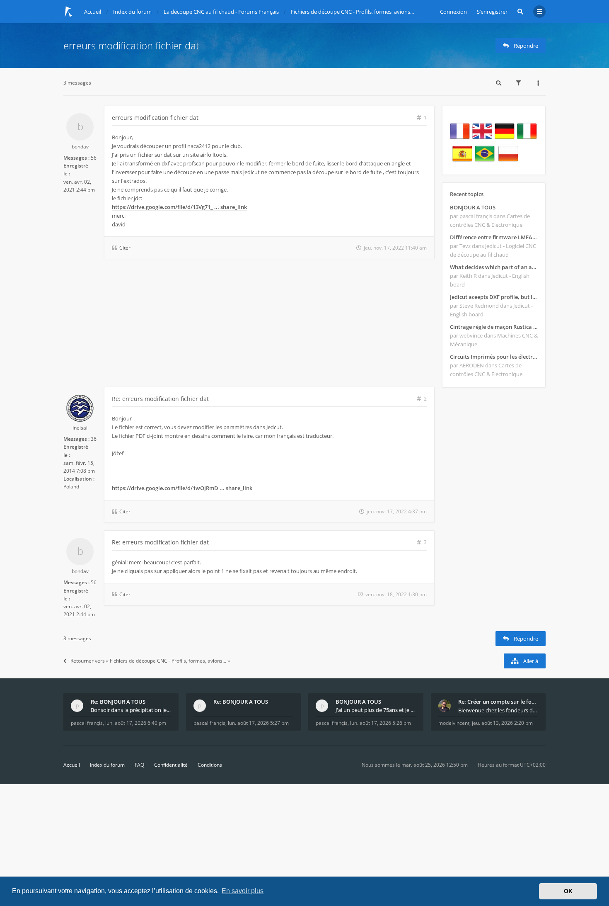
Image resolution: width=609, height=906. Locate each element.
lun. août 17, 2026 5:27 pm (258, 722)
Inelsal (79, 427)
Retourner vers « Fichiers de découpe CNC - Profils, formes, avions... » (150, 660)
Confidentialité (171, 764)
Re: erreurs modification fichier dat (160, 399)
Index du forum (107, 764)
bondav (80, 146)
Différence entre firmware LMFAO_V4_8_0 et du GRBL (494, 237)
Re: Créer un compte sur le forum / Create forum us (498, 701)
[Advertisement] (249, 325)
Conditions (210, 764)
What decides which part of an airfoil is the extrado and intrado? (494, 267)
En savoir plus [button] (242, 890)
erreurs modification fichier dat (131, 45)
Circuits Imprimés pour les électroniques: (494, 356)
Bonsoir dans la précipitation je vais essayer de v (131, 710)
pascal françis (87, 722)
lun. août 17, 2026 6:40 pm (135, 722)
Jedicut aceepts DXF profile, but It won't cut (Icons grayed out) (494, 297)
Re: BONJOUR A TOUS (118, 701)
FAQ (139, 764)
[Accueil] (68, 11)
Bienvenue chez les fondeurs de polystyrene (498, 710)
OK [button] (568, 891)
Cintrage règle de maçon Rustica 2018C (494, 326)
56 (94, 157)
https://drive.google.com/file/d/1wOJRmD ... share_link (182, 488)
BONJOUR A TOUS (472, 207)
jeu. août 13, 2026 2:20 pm (502, 722)
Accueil (71, 764)
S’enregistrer (492, 11)
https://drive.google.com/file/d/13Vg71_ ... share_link (179, 207)
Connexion (453, 11)
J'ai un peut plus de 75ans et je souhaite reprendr (376, 710)
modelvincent (453, 722)
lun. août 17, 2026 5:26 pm (380, 722)
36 (94, 438)
